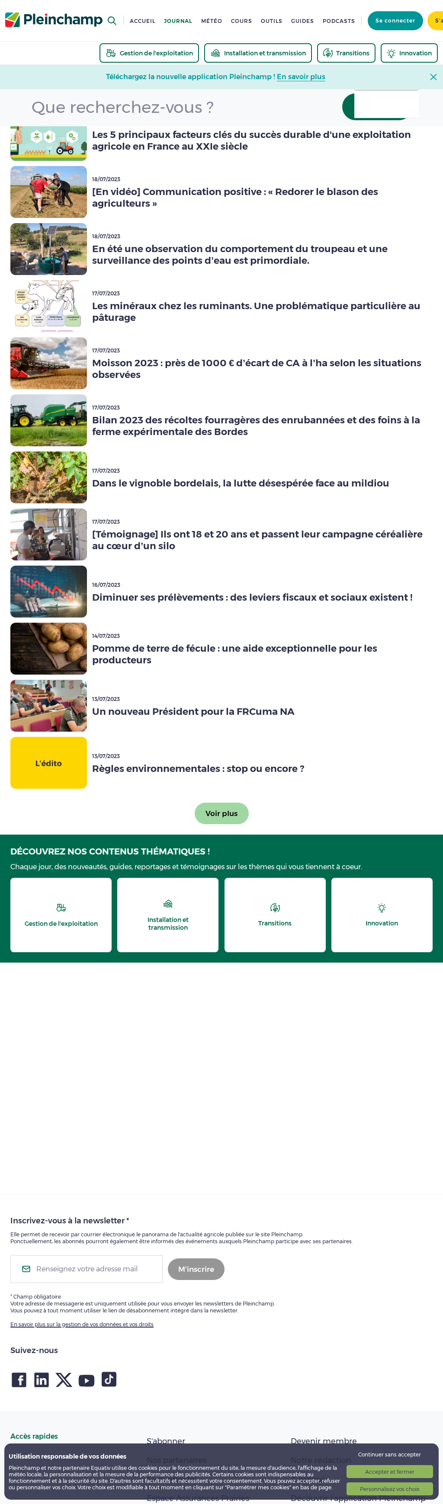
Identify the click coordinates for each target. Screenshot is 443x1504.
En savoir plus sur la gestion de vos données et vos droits (82, 1324)
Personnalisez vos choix (389, 1489)
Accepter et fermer (389, 1472)
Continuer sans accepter (389, 1454)
